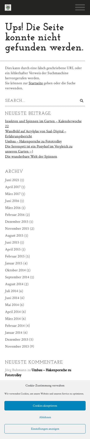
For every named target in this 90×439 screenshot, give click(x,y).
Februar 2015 (15, 256)
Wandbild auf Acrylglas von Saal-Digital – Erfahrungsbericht (35, 134)
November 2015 (17, 228)
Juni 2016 (12, 200)
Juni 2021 (12, 180)
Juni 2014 (12, 297)
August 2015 (14, 235)
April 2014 (13, 311)
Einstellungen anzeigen (45, 429)
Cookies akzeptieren (45, 406)
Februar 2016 (15, 214)
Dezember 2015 (16, 221)
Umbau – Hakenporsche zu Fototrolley (33, 141)
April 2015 (13, 249)
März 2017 (13, 193)
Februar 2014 (15, 325)
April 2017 (13, 187)
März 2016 (13, 207)
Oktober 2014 (15, 270)
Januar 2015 (13, 263)
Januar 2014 (13, 332)
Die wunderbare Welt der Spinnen (31, 156)
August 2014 (14, 284)
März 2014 (13, 318)
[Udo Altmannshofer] (8, 7)
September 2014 (17, 277)
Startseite (36, 83)
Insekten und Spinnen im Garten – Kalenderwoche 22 (43, 124)
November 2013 (17, 346)
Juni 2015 (12, 242)
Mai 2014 (12, 304)
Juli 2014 (11, 291)
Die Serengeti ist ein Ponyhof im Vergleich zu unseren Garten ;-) (38, 149)
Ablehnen (45, 417)
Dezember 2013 (16, 339)
